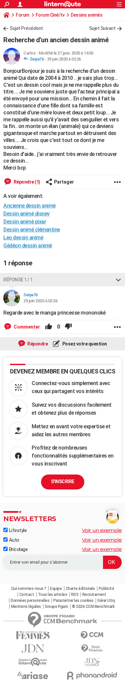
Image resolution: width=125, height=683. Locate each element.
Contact (26, 594)
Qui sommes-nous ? (28, 588)
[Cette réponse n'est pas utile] (68, 327)
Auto (13, 540)
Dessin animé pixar (24, 221)
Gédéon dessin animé (27, 245)
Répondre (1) (26, 182)
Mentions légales (26, 606)
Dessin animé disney (26, 213)
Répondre (37, 343)
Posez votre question (84, 343)
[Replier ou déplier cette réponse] (118, 279)
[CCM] (92, 635)
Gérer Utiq (106, 600)
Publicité (106, 588)
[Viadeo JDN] (92, 662)
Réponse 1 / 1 (18, 279)
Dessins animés (86, 15)
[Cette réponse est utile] (48, 327)
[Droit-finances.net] (92, 648)
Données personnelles (30, 600)
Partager (64, 182)
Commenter (26, 327)
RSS (75, 594)
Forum (22, 15)
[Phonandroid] (92, 675)
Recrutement (94, 594)
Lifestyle (17, 530)
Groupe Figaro (56, 606)
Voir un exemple (102, 530)
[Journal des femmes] (33, 635)
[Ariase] (33, 675)
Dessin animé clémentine (31, 229)
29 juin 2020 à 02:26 (64, 59)
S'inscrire (62, 481)
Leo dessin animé (23, 237)
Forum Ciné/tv (50, 15)
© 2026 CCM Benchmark (93, 606)
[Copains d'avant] (33, 662)
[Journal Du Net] (33, 648)
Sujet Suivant (102, 28)
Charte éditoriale (80, 588)
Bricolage (18, 549)
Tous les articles (52, 594)
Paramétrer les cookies (73, 600)
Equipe (56, 588)
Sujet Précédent (26, 28)
